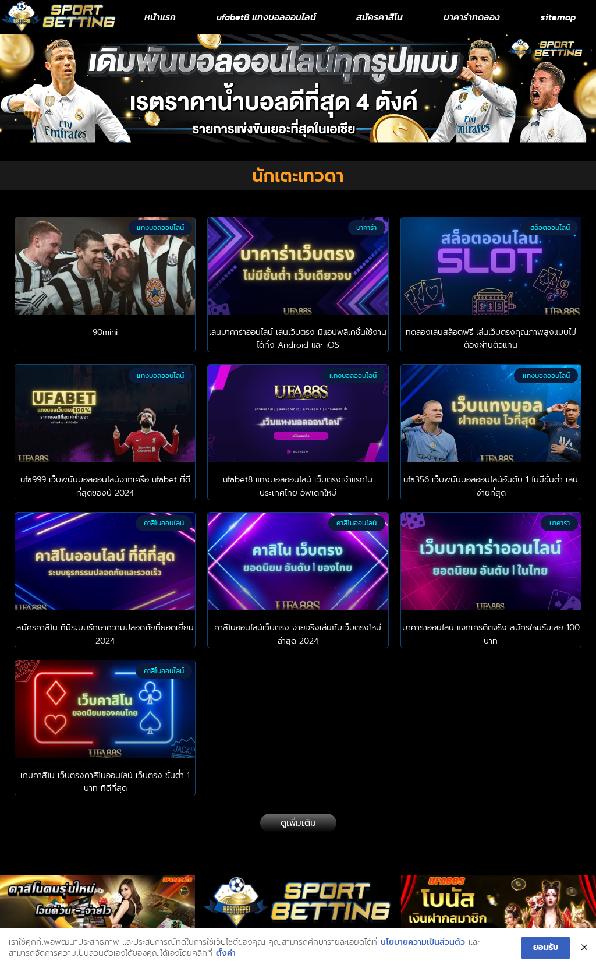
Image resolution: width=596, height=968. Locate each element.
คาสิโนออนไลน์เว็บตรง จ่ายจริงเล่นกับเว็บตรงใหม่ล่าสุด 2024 (297, 633)
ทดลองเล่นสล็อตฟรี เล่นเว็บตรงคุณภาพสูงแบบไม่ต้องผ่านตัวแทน (491, 338)
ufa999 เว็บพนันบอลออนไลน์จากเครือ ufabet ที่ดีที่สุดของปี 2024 (105, 486)
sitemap (558, 17)
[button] (298, 823)
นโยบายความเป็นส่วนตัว (423, 942)
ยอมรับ (545, 947)
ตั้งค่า (226, 953)
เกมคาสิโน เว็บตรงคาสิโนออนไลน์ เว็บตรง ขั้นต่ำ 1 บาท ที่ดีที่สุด (105, 781)
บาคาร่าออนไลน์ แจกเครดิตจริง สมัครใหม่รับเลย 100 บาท (491, 633)
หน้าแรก (160, 17)
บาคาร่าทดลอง (472, 17)
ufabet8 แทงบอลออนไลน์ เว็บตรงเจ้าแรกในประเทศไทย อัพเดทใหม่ (297, 486)
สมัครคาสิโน (379, 17)
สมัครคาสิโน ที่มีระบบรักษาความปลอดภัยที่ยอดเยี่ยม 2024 (105, 633)
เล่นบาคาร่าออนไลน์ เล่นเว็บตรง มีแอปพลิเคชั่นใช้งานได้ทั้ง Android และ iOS (297, 338)
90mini (105, 332)
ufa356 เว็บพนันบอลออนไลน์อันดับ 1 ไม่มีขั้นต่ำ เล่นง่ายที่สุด (490, 486)
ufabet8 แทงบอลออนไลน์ (266, 17)
